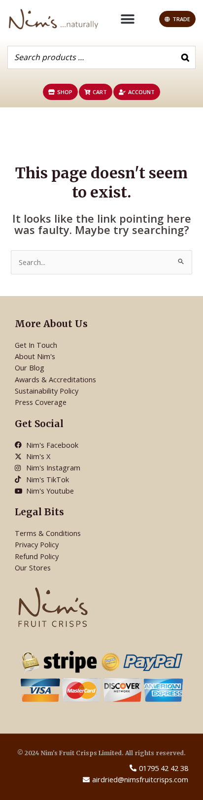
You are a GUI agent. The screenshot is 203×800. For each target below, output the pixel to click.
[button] (128, 19)
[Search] (185, 57)
